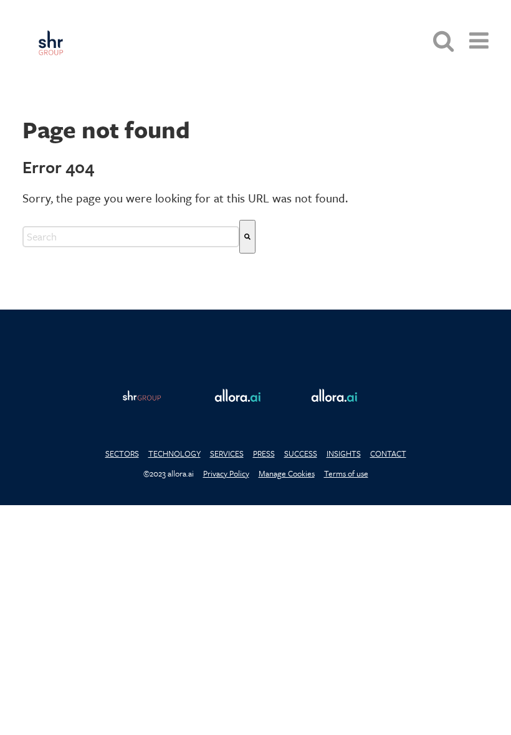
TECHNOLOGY (174, 453)
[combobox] (130, 236)
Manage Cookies (287, 473)
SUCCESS (300, 453)
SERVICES (227, 453)
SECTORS (122, 453)
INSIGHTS (344, 453)
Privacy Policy (226, 473)
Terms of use (346, 473)
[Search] (247, 237)
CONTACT (388, 453)
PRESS (264, 453)
